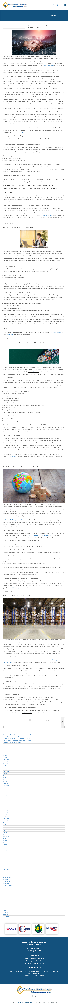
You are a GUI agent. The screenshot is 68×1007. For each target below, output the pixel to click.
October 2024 (5, 775)
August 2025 (5, 765)
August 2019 (5, 838)
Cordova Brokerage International (14, 520)
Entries (5, 912)
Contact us (10, 334)
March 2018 (5, 867)
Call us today (12, 456)
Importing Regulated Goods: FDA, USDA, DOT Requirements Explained (16, 738)
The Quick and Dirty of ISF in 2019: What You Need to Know (23, 342)
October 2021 (5, 810)
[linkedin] (35, 996)
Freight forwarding (7, 889)
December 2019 (6, 832)
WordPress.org (6, 916)
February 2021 (6, 818)
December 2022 (6, 797)
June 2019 (5, 842)
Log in (4, 910)
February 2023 (6, 795)
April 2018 (5, 865)
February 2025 (6, 771)
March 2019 (5, 848)
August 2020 (5, 824)
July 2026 (5, 755)
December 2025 (6, 761)
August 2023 (5, 789)
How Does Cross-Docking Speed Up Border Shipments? (13, 736)
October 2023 (5, 787)
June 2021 (5, 814)
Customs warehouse (7, 885)
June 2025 (5, 767)
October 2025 (5, 763)
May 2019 (5, 844)
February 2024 (6, 783)
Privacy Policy (41, 1002)
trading (16, 79)
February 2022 (6, 806)
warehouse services (18, 691)
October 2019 (5, 834)
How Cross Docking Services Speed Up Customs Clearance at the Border (17, 740)
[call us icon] (57, 5)
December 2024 (6, 773)
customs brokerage (7, 883)
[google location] (54, 5)
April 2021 (5, 816)
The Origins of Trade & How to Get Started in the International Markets (42, 26)
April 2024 (5, 781)
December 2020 (6, 820)
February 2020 (6, 830)
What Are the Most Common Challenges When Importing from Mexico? (17, 734)
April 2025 (5, 769)
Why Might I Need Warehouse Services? (17, 595)
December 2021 (6, 808)
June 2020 (5, 826)
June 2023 (5, 791)
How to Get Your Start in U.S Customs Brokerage (20, 227)
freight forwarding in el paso (8, 891)
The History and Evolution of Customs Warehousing (13, 742)
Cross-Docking (6, 879)
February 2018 (6, 869)
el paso (4, 887)
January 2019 (5, 852)
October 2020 (5, 822)
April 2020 (5, 828)
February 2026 (6, 759)
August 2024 (5, 777)
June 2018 (5, 861)
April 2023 (5, 793)
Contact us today (27, 713)
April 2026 (5, 757)
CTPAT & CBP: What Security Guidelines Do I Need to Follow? (24, 467)
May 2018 (5, 863)
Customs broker (6, 881)
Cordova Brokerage (48, 65)
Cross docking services (7, 877)
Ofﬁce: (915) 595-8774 (34, 948)
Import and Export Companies (9, 893)
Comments (6, 914)
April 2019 (5, 846)
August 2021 (5, 812)
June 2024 (5, 779)
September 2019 (6, 836)
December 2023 (6, 785)
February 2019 (6, 850)
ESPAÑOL (54, 15)
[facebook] (32, 996)
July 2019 (5, 840)
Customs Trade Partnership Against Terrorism (39, 535)
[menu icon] (65, 5)
